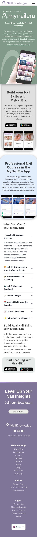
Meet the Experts (18, 507)
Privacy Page (18, 484)
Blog (18, 467)
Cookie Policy (18, 490)
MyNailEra (18, 449)
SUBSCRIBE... (18, 411)
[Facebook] (15, 431)
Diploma (18, 461)
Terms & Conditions (18, 487)
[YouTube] (22, 431)
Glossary (18, 473)
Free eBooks (18, 452)
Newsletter (18, 470)
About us (18, 455)
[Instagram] (18, 431)
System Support (18, 513)
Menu (33, 3)
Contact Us (18, 504)
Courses (18, 458)
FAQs (18, 516)
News (18, 464)
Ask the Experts (18, 510)
